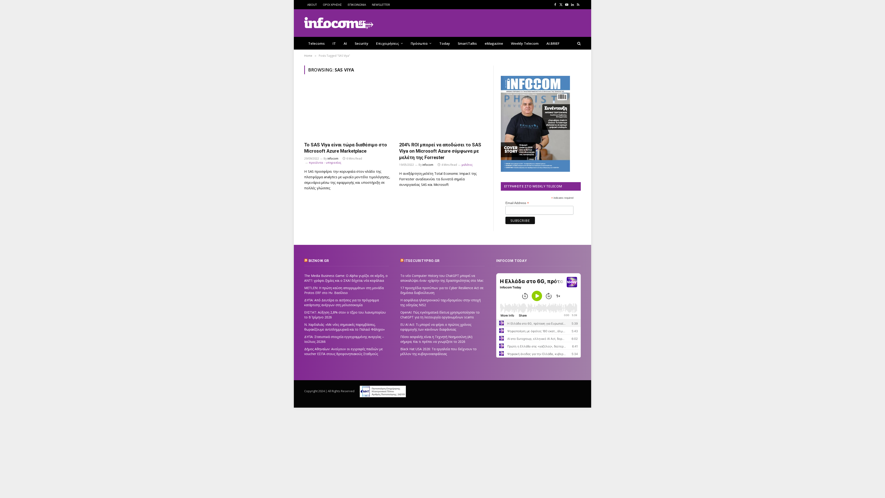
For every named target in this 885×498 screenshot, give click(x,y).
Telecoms (316, 43)
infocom (332, 158)
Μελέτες (467, 165)
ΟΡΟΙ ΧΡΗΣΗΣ (332, 5)
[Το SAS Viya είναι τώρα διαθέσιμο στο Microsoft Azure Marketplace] (347, 110)
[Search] (578, 43)
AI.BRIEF (553, 43)
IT (334, 43)
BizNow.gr (319, 261)
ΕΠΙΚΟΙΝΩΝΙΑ (357, 5)
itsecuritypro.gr (422, 261)
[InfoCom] (338, 23)
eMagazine (494, 43)
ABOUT (312, 5)
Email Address (517, 203)
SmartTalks (467, 43)
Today (444, 43)
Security (361, 43)
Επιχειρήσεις (387, 43)
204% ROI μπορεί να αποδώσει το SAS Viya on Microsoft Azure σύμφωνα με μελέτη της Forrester (440, 151)
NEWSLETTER (381, 5)
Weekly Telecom (525, 43)
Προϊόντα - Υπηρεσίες (325, 163)
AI (345, 43)
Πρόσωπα (419, 43)
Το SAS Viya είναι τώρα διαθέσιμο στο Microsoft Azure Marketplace (345, 148)
